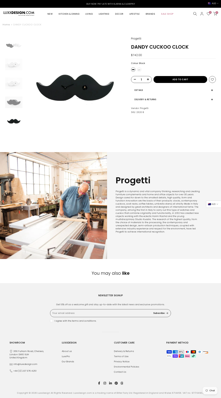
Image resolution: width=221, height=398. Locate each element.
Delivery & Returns (124, 351)
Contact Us (120, 371)
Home (6, 24)
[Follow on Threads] (121, 383)
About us (67, 351)
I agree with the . (76, 320)
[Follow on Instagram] (104, 383)
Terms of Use (121, 356)
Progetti (144, 108)
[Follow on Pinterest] (116, 383)
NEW (50, 14)
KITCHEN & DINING (69, 14)
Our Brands (68, 361)
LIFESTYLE (134, 14)
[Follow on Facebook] (99, 383)
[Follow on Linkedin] (110, 383)
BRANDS (150, 14)
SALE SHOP (167, 14)
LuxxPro (66, 356)
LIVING (89, 14)
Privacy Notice (121, 361)
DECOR (119, 14)
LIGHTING (104, 14)
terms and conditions (84, 320)
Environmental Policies (126, 366)
